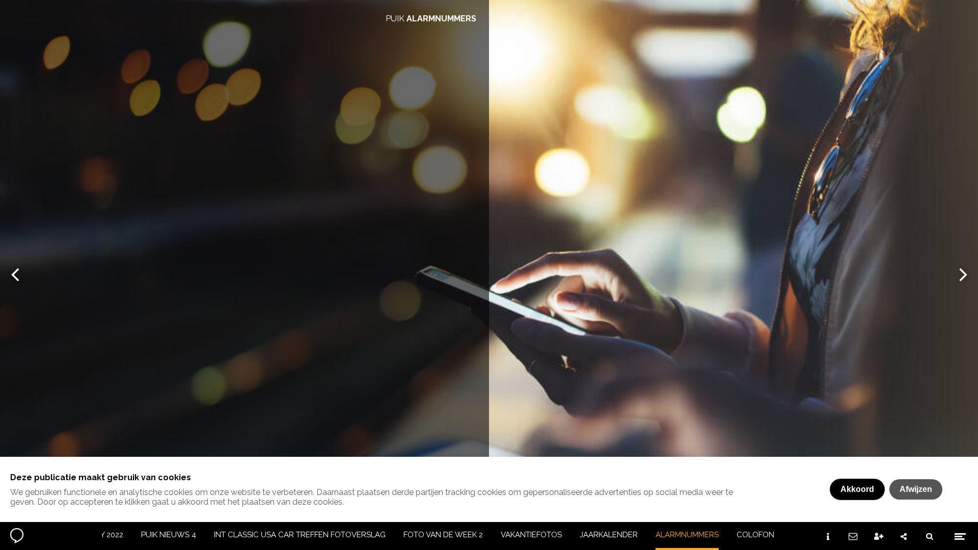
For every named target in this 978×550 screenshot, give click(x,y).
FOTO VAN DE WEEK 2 (443, 534)
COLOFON (755, 534)
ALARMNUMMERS (687, 534)
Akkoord (857, 489)
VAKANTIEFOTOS (531, 534)
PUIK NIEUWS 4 (168, 534)
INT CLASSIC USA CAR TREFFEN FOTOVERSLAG (300, 534)
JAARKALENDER (609, 534)
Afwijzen (916, 489)
